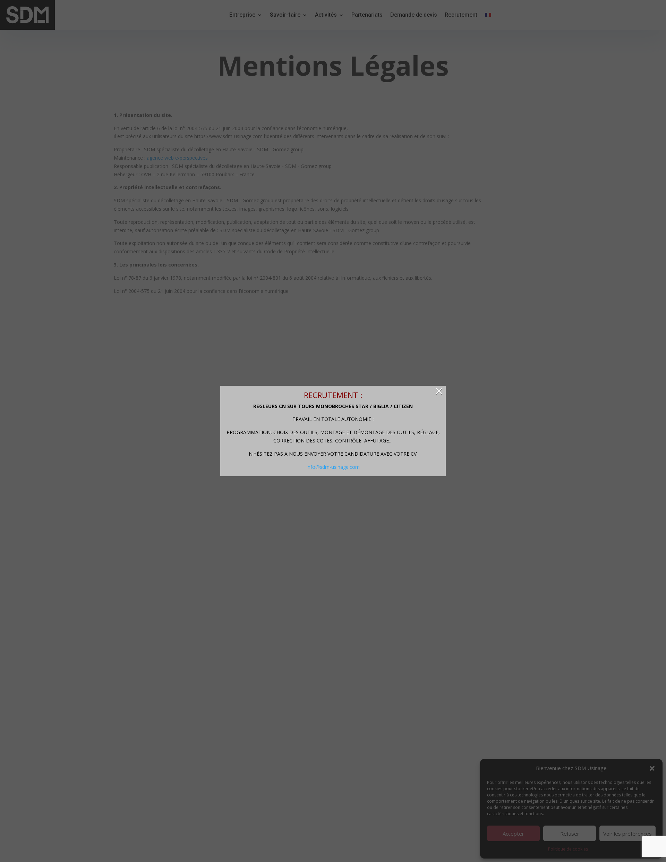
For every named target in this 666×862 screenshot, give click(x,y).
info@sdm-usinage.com (333, 467)
